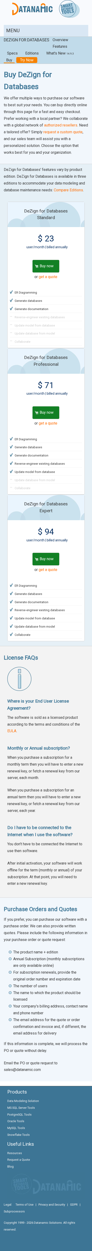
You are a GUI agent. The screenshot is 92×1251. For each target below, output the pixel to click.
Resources (14, 1153)
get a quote (48, 277)
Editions (32, 53)
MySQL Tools (16, 1128)
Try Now (26, 60)
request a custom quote (63, 132)
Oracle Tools (15, 1121)
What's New (60, 53)
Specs (12, 53)
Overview (60, 40)
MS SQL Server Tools (21, 1107)
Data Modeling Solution (23, 1101)
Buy (9, 60)
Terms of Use (24, 1204)
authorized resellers (60, 125)
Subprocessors (14, 1211)
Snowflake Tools (18, 1135)
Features (60, 46)
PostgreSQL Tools (19, 1114)
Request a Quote (18, 1159)
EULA (11, 731)
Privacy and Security (51, 1204)
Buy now (47, 266)
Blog (10, 1166)
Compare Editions (68, 190)
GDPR (74, 1204)
